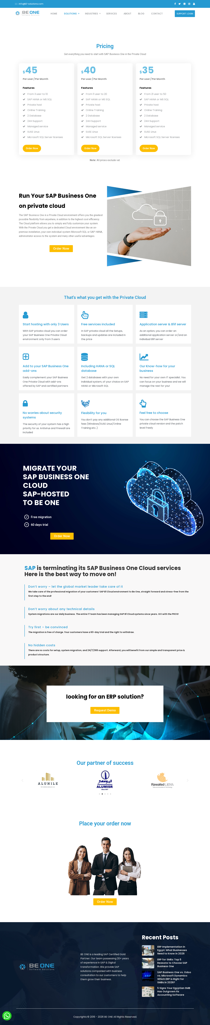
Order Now (32, 148)
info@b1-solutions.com (31, 3)
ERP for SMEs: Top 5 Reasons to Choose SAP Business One (172, 963)
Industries (91, 13)
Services (111, 13)
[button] (22, 780)
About (127, 13)
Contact (157, 13)
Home (54, 13)
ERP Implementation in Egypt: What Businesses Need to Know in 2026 (172, 950)
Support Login (185, 13)
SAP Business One (34, 215)
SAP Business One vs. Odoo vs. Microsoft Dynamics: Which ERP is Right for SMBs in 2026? (174, 977)
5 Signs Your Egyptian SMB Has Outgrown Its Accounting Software (173, 991)
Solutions (70, 13)
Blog (141, 13)
